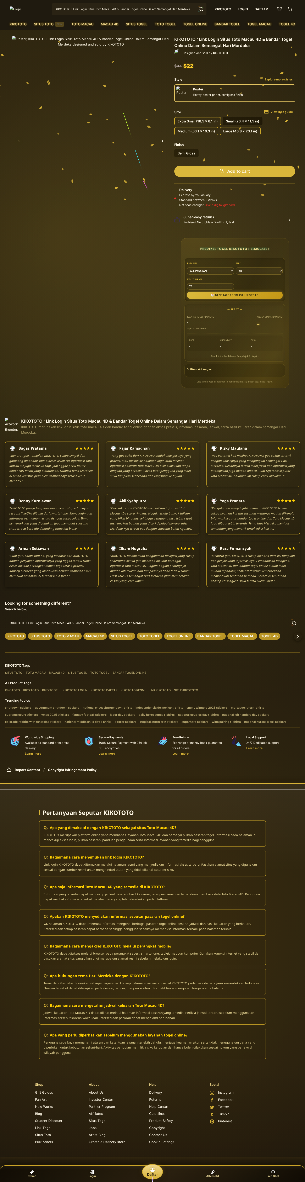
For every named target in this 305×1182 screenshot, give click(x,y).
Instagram (226, 1092)
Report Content (27, 770)
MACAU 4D (109, 24)
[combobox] (129, 9)
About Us (96, 1092)
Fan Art (41, 1099)
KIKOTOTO (18, 24)
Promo (32, 1176)
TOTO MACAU (82, 24)
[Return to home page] (28, 9)
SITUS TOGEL (136, 24)
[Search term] (200, 9)
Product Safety (161, 1121)
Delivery (155, 1092)
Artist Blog (97, 1135)
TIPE (238, 263)
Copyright (157, 1128)
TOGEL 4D (287, 24)
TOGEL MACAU (259, 24)
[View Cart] (290, 9)
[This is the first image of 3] (19, 141)
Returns (155, 1099)
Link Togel (43, 1128)
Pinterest (225, 1121)
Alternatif (212, 1176)
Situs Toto (43, 1135)
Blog (38, 1114)
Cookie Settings (161, 1142)
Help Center (158, 1106)
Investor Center (101, 1099)
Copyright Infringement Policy (72, 770)
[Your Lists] (279, 9)
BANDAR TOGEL (227, 24)
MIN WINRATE (195, 279)
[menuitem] (18, 24)
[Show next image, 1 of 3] (163, 141)
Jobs (92, 1128)
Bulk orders (44, 1142)
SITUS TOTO (48, 24)
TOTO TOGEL (165, 24)
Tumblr (223, 1114)
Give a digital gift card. (220, 205)
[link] (15, 636)
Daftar (152, 1174)
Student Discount (48, 1121)
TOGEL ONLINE (195, 24)
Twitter (223, 1107)
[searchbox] (152, 623)
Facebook (226, 1100)
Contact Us (158, 1135)
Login (92, 1176)
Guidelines (157, 1114)
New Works (44, 1106)
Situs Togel (97, 1121)
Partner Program (102, 1106)
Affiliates (96, 1114)
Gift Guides (44, 1092)
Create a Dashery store (107, 1142)
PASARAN (192, 263)
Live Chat (273, 1176)
